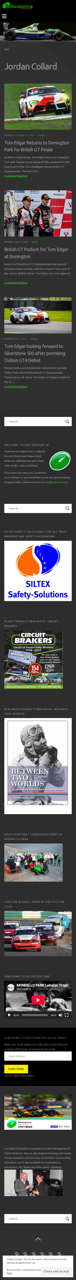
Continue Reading (22, 176)
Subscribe (16, 1068)
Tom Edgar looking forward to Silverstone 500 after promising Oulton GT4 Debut (34, 353)
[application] (38, 1000)
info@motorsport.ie (56, 482)
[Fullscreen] (67, 1015)
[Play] (9, 1015)
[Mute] (60, 1015)
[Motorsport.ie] (38, 31)
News (41, 135)
